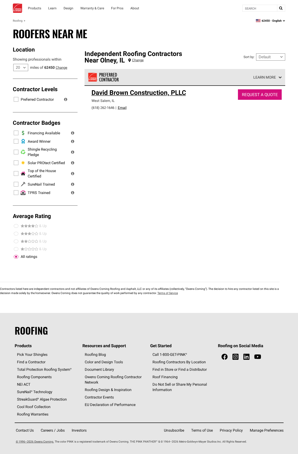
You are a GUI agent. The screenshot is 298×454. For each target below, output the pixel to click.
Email (122, 107)
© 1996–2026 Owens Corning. (35, 441)
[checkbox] (16, 257)
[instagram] (235, 356)
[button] (65, 99)
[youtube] (257, 357)
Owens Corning (17, 8)
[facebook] (224, 356)
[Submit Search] (281, 8)
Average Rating (32, 215)
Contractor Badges (36, 122)
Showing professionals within (37, 59)
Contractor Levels (35, 89)
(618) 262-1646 (102, 107)
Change (61, 67)
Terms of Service (167, 293)
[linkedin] (246, 356)
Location (24, 49)
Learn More (264, 77)
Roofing (18, 20)
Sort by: (249, 57)
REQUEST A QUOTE (260, 94)
